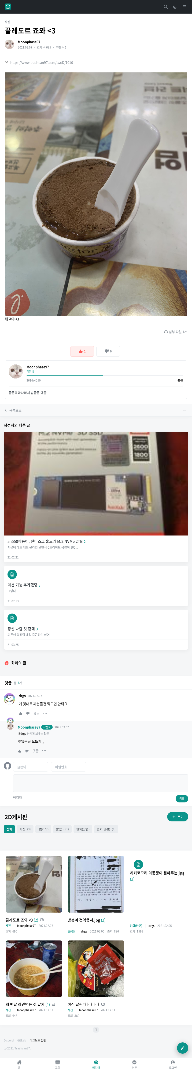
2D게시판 (16, 817)
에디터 (17, 797)
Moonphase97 (29, 41)
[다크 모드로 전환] (175, 7)
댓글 (36, 713)
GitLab (21, 1040)
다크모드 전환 (38, 1040)
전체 (9, 829)
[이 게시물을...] (185, 410)
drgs (22, 695)
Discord (9, 1040)
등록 (182, 799)
